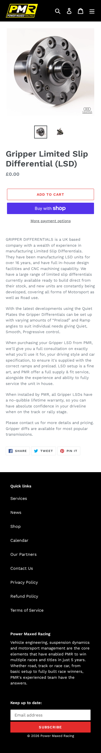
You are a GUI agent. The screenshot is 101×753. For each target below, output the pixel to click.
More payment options (51, 221)
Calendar (19, 540)
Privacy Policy (24, 582)
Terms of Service (27, 610)
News (15, 512)
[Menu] (92, 11)
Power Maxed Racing (57, 736)
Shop (15, 526)
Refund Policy (24, 596)
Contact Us (21, 568)
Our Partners (23, 554)
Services (18, 498)
